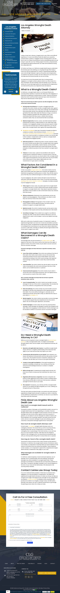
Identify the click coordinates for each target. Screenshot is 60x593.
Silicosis (6, 50)
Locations (33, 9)
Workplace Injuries (9, 59)
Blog (40, 9)
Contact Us (47, 9)
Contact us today (32, 479)
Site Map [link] (41, 588)
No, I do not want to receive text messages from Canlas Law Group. (21, 540)
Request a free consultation (43, 3)
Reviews (40, 563)
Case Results (31, 563)
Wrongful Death (8, 65)
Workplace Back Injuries (12, 60)
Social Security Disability (10, 52)
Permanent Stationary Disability (11, 43)
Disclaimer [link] (35, 588)
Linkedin (29, 577)
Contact (52, 563)
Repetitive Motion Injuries (10, 47)
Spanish (54, 3)
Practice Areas (24, 9)
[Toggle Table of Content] (32, 31)
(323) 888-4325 (28, 4)
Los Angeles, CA (34, 295)
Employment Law (8, 40)
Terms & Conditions (36, 534)
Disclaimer (10, 524)
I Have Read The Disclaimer (15, 527)
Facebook (26, 577)
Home (11, 9)
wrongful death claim (36, 170)
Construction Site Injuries (10, 33)
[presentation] (5, 93)
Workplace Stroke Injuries (12, 62)
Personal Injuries (8, 45)
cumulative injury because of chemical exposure (40, 133)
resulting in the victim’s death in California (31, 181)
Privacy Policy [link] (47, 588)
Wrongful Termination (9, 67)
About (17, 9)
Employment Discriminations (11, 38)
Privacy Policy (16, 524)
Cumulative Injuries (9, 31)
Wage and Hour (8, 54)
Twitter (32, 577)
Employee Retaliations (9, 36)
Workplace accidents (28, 130)
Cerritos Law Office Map (30, 574)
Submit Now (30, 542)
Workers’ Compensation (10, 56)
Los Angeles (31, 426)
